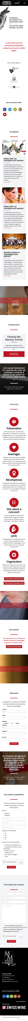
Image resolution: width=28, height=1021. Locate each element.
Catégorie (4, 731)
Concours (4, 709)
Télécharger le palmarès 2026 (14, 578)
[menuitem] (24, 3)
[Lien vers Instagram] (20, 109)
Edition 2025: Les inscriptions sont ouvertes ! (14, 207)
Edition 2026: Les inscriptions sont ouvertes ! (14, 160)
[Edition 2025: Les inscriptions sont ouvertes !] (14, 203)
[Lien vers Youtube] (5, 114)
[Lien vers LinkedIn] (10, 109)
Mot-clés (4, 737)
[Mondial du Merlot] (7, 3)
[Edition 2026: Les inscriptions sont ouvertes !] (14, 155)
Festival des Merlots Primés (14, 338)
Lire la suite (7, 182)
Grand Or (6, 723)
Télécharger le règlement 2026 (14, 583)
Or (12, 723)
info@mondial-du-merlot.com (10, 981)
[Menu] (24, 3)
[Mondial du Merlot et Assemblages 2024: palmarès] (14, 249)
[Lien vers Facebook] (5, 109)
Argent (17, 723)
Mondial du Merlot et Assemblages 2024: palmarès (12, 254)
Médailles (4, 721)
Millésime (4, 725)
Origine (4, 715)
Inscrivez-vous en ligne (14, 646)
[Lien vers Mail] (15, 109)
